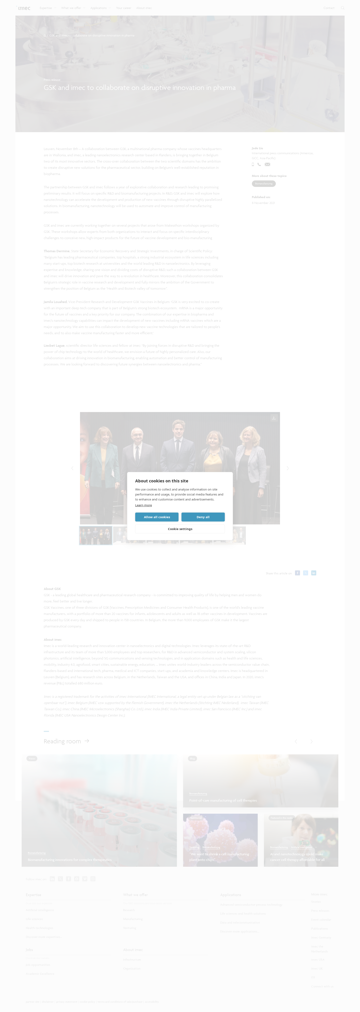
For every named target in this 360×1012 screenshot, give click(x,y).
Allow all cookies (157, 517)
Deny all (203, 517)
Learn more (143, 505)
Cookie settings (180, 529)
